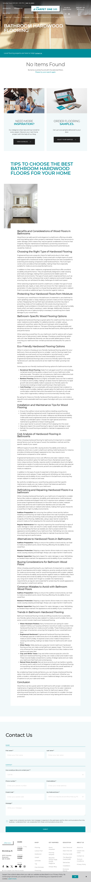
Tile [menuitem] (36, 864)
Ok (75, 876)
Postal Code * (10, 792)
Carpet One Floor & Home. (15, 870)
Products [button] (6, 8)
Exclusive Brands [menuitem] (66, 870)
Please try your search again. (45, 72)
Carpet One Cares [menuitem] (80, 851)
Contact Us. (38, 53)
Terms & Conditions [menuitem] (80, 860)
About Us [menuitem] (80, 847)
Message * (9, 803)
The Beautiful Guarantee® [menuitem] (67, 858)
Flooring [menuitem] (37, 847)
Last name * (50, 750)
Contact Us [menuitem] (80, 856)
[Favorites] (65, 14)
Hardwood (25, 17)
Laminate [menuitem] (38, 860)
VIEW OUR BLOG (22, 141)
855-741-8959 (30, 3)
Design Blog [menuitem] (53, 866)
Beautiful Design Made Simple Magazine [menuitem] (53, 860)
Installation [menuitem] (66, 866)
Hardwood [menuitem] (38, 854)
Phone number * (11, 781)
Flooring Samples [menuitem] (51, 853)
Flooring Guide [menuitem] (67, 854)
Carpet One (7, 17)
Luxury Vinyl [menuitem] (39, 851)
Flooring (17, 17)
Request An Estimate (80, 8)
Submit (45, 829)
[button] (62, 14)
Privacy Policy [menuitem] (81, 864)
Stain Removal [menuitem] (67, 847)
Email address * (51, 781)
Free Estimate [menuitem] (39, 867)
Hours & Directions (67, 8)
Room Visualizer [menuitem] (52, 848)
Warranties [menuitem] (66, 862)
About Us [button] (6, 13)
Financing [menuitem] (38, 870)
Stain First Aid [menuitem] (67, 851)
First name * (9, 750)
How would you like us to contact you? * (18, 770)
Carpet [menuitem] (37, 857)
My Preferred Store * (53, 792)
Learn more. (12, 879)
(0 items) (69, 14)
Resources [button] (18, 8)
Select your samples (65, 139)
